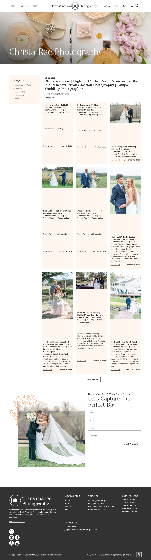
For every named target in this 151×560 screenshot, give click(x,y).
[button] (92, 379)
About (35, 6)
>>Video (16, 99)
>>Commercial (18, 95)
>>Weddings (18, 88)
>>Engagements (19, 92)
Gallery (107, 6)
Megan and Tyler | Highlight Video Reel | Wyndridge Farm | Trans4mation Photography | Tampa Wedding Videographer (91, 214)
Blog (116, 6)
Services (24, 6)
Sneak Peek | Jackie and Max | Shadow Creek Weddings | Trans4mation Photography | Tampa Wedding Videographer (124, 150)
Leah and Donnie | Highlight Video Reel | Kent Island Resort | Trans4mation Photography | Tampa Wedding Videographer (57, 214)
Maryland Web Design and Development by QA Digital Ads (110, 554)
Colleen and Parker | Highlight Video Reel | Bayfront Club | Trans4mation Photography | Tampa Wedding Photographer (56, 109)
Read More (49, 97)
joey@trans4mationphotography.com (81, 529)
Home (13, 6)
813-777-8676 (70, 526)
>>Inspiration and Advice (22, 85)
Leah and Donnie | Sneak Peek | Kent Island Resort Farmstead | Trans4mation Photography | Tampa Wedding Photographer (124, 345)
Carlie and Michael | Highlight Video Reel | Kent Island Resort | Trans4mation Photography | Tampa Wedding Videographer (124, 240)
